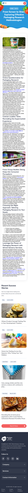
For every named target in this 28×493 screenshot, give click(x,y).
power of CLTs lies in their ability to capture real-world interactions (13, 131)
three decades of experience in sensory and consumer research (12, 258)
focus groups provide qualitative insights (12, 197)
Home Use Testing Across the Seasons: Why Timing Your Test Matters (11, 353)
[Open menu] (24, 3)
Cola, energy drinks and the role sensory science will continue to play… (12, 385)
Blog (16, 8)
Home (11, 8)
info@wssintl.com (11, 270)
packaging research (8, 62)
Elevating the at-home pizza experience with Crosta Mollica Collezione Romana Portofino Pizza (13, 417)
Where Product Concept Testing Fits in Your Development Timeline (13, 322)
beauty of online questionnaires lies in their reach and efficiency (13, 91)
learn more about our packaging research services (13, 272)
